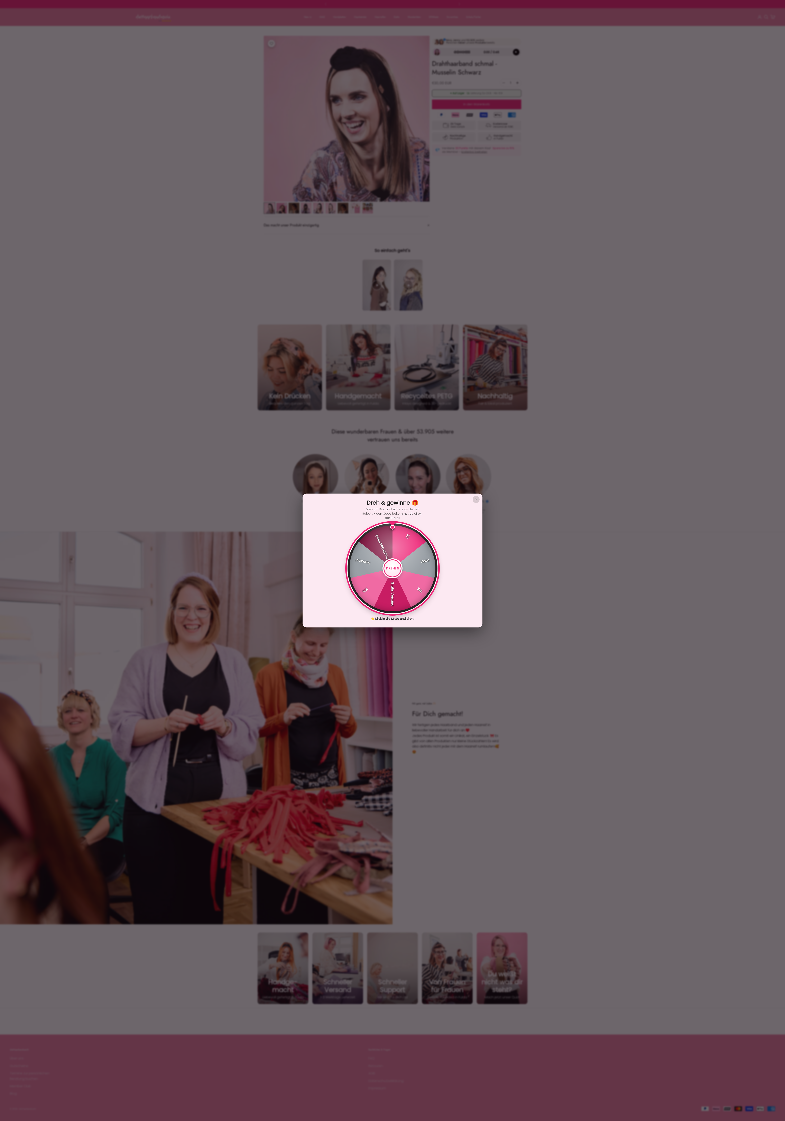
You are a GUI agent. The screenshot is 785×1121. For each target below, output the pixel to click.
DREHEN (392, 568)
